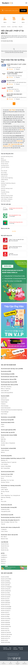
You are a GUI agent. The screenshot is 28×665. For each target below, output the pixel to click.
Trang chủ (5, 647)
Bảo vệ (2, 158)
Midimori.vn (3, 561)
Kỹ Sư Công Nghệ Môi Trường (15, 215)
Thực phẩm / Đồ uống (5, 192)
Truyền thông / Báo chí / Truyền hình (8, 462)
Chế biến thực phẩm (5, 509)
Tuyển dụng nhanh (17, 663)
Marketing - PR (4, 460)
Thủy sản (3, 524)
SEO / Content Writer (5, 468)
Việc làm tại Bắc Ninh (5, 584)
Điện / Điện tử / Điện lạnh (5, 200)
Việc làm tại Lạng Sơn (5, 596)
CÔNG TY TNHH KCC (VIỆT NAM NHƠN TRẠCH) (17, 82)
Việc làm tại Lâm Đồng (5, 594)
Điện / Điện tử (4, 536)
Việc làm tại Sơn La (5, 612)
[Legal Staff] (3, 88)
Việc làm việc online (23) (6, 504)
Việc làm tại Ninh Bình (5, 602)
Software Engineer (5, 399)
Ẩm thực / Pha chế (5, 491)
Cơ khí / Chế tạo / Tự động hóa (6, 199)
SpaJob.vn (3, 559)
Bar (2, 499)
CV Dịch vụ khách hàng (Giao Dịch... (16, 222)
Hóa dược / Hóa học (5, 482)
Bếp (2, 493)
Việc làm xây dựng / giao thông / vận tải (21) (10, 517)
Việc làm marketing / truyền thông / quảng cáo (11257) (13, 458)
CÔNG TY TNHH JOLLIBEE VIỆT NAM (16, 239)
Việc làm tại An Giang (5, 642)
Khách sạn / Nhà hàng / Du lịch (7, 188)
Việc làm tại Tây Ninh (5, 614)
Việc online (3, 190)
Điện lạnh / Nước (4, 538)
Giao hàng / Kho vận (5, 165)
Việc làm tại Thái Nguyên (6, 586)
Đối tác (2, 553)
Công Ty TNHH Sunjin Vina (13, 89)
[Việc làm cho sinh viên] (14, 343)
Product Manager (4, 411)
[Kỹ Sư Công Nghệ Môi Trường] (5, 215)
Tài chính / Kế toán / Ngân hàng (7, 177)
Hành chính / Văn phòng (6, 386)
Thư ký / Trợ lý (3, 193)
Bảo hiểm (3, 445)
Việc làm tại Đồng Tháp (6, 626)
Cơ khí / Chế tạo (4, 531)
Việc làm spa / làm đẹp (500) (7, 419)
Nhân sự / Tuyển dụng (5, 388)
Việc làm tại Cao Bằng (5, 618)
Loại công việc (4, 542)
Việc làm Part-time (5, 546)
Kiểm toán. (3, 441)
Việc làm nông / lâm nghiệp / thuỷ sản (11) (10, 520)
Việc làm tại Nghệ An (5, 600)
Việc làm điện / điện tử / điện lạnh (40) (9, 534)
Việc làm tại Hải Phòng (5, 582)
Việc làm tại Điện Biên (5, 622)
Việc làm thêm (3, 184)
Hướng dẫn (15, 649)
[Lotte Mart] (5, 254)
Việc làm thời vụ (4, 548)
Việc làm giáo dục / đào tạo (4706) (8, 379)
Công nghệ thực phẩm (5, 511)
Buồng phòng (4, 487)
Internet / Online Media (6, 466)
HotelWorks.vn (4, 557)
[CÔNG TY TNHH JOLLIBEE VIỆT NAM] (5, 240)
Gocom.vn (3, 563)
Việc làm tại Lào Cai (5, 598)
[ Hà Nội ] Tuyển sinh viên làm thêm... (16, 208)
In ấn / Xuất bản (4, 464)
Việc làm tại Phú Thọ (5, 604)
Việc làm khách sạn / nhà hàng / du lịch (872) (11, 485)
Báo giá (21, 649)
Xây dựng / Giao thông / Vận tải (7, 195)
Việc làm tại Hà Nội (5, 576)
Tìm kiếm (23, 10)
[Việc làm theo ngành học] (14, 354)
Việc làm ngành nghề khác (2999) (8, 429)
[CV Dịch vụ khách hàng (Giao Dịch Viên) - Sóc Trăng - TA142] (5, 222)
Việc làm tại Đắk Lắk (5, 620)
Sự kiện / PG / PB (4, 176)
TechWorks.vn (4, 555)
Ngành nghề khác (4, 174)
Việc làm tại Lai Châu (5, 592)
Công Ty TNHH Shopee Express (15, 246)
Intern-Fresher (4, 413)
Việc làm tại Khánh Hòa (6, 590)
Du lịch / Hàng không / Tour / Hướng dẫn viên (10, 495)
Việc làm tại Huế (4, 640)
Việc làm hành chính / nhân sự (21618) (9, 384)
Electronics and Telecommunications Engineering (11, 409)
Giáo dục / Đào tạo (4, 163)
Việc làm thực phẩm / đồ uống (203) (9, 507)
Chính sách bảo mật (7, 649)
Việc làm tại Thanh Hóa (6, 632)
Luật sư (2, 426)
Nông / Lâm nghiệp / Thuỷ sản (6, 197)
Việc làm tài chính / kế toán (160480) (9, 435)
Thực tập (2, 181)
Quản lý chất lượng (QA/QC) (7, 392)
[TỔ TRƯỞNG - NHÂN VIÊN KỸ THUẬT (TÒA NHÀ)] (3, 74)
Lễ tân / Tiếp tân (4, 489)
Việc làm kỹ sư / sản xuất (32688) (8, 417)
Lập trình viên (4, 397)
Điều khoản (20, 647)
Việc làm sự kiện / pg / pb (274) (8, 432)
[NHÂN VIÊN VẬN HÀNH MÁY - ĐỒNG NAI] (3, 96)
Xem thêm (14, 231)
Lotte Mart (11, 253)
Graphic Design (4, 401)
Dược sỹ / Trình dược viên (6, 476)
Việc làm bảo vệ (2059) (6, 371)
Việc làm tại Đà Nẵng (5, 580)
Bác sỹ (2, 478)
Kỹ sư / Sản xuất (4, 170)
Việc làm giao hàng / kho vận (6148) (9, 382)
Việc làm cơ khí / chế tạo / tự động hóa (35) (10, 527)
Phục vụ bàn (3, 501)
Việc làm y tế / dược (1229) (7, 474)
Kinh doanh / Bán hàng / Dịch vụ (7, 156)
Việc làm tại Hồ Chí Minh (6, 578)
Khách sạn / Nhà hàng (5, 497)
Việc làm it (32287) (5, 395)
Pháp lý (2, 424)
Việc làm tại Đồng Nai (5, 624)
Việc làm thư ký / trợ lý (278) (7, 514)
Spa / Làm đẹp (4, 172)
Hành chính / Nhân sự (5, 167)
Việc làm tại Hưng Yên (5, 588)
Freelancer (3, 403)
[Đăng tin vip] (14, 281)
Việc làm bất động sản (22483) (7, 374)
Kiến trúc (3, 452)
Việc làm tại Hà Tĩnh (5, 630)
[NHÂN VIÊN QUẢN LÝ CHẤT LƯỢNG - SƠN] (3, 65)
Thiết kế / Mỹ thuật (4, 179)
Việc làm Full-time (5, 544)
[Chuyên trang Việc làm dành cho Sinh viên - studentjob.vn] (7, 3)
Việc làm (10, 663)
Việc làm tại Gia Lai (5, 628)
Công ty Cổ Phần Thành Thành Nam (15, 75)
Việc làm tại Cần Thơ (5, 638)
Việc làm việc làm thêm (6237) (7, 471)
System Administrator (6, 407)
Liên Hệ (14, 647)
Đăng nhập (24, 663)
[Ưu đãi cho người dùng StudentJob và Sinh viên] (14, 320)
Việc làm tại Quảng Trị (5, 610)
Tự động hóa (3, 529)
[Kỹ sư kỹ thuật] (3, 81)
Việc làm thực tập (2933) (6, 455)
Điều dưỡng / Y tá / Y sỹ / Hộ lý (7, 480)
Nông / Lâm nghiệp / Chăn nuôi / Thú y (9, 522)
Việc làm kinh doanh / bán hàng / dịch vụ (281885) (12, 368)
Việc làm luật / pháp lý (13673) (7, 422)
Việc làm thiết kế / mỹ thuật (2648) (8, 448)
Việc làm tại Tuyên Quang (6, 634)
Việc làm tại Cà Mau (5, 616)
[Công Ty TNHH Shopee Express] (5, 247)
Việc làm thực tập (4, 549)
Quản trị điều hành (5, 390)
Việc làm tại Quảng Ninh (6, 608)
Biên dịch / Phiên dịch (5, 161)
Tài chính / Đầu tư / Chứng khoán (8, 443)
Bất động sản (3, 160)
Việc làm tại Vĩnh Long (5, 636)
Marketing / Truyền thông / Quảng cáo (8, 183)
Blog (10, 647)
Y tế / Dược (3, 186)
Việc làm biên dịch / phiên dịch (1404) (9, 376)
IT (1, 168)
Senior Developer (4, 405)
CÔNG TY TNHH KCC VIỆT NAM (14, 67)
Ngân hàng (3, 439)
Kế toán (2, 437)
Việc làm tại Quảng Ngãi (6, 606)
